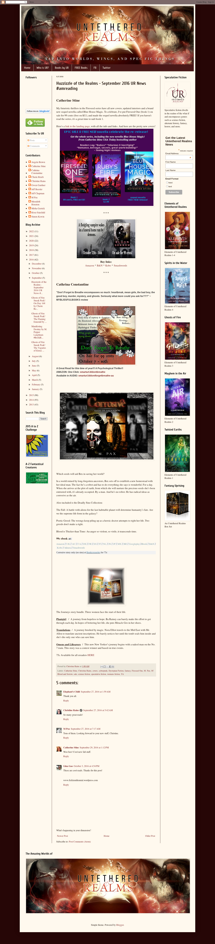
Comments (34, 145)
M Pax (66, 728)
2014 (31, 399)
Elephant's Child (71, 691)
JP (114, 543)
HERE (90, 655)
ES (95, 543)
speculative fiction (98, 674)
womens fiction (113, 674)
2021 (31, 235)
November (37, 268)
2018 (31, 249)
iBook (144, 543)
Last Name (170, 170)
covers (95, 670)
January (36, 389)
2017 (31, 254)
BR (125, 543)
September (37, 277)
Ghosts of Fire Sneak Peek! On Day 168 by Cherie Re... (38, 303)
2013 (31, 404)
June (34, 365)
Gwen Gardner (38, 185)
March (35, 379)
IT (100, 543)
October (36, 272)
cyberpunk (103, 670)
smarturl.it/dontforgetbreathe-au (96, 375)
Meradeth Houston (35, 203)
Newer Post (62, 835)
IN (110, 543)
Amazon (89, 265)
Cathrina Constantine (36, 171)
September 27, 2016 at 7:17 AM (85, 728)
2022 (31, 231)
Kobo (108, 265)
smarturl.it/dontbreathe (92, 372)
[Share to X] (107, 666)
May (34, 370)
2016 (31, 259)
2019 (31, 245)
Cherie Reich (37, 177)
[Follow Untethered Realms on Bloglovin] (38, 112)
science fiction (84, 674)
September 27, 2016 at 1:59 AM (95, 691)
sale (75, 674)
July (34, 360)
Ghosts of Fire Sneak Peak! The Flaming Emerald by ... (39, 317)
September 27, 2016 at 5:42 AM (98, 710)
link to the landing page (77, 126)
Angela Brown (38, 162)
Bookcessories (93, 552)
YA (122, 674)
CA (79, 543)
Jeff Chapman (37, 193)
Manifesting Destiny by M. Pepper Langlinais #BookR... (39, 332)
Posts (32, 140)
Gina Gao (68, 766)
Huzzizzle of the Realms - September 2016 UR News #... (39, 287)
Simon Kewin (37, 216)
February (36, 384)
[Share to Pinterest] (112, 666)
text (170, 186)
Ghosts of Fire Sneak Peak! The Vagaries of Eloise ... (38, 346)
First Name (170, 162)
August (35, 356)
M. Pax (147, 670)
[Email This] (101, 666)
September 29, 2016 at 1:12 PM (94, 747)
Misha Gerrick (38, 208)
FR (90, 543)
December (37, 263)
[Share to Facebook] (110, 666)
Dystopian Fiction (116, 670)
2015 (31, 395)
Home (27, 67)
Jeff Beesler (36, 189)
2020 (31, 240)
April (34, 375)
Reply (66, 700)
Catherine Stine (70, 670)
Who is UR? (43, 67)
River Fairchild (38, 212)
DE (84, 543)
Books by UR (62, 67)
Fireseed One (137, 670)
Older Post (150, 835)
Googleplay (134, 543)
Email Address (178, 153)
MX (119, 543)
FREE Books (81, 67)
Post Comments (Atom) (80, 841)
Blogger (120, 924)
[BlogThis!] (104, 666)
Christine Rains (84, 670)
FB (95, 67)
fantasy (128, 670)
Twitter (107, 67)
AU (73, 543)
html (170, 182)
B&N (100, 265)
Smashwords (120, 265)
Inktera (67, 547)
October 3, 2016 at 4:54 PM (86, 765)
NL (104, 543)
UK (68, 543)
